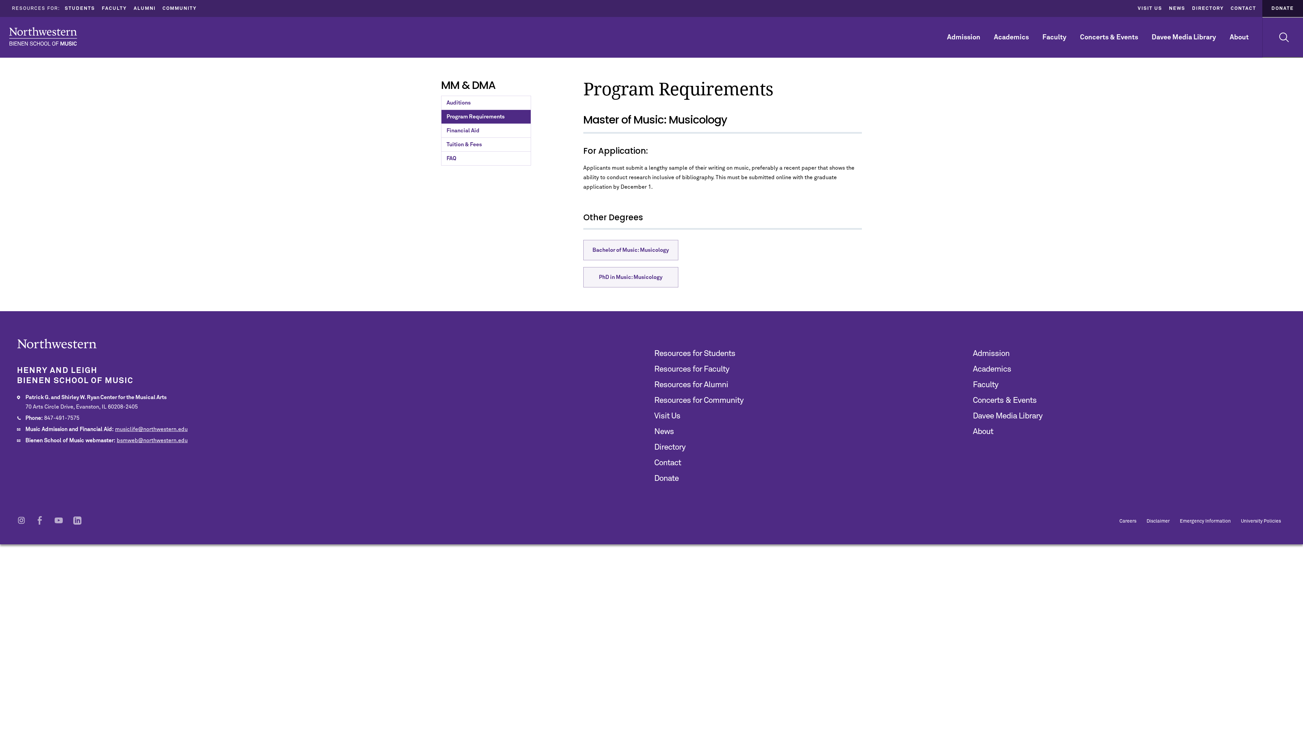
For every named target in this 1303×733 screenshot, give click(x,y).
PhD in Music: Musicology (630, 277)
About (1239, 37)
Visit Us (1150, 8)
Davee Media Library (1184, 37)
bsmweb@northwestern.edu (152, 440)
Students (80, 8)
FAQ (451, 158)
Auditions (459, 103)
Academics (1011, 37)
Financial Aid (463, 130)
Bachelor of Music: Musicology (630, 250)
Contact (1243, 8)
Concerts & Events (1109, 37)
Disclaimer (1158, 521)
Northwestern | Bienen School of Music (43, 36)
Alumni (145, 8)
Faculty (114, 8)
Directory (1208, 8)
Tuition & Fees (464, 144)
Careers (1127, 521)
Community (180, 8)
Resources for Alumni (691, 385)
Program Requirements (476, 116)
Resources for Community (698, 400)
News (1177, 8)
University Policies (1261, 521)
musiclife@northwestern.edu (151, 429)
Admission (963, 37)
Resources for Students (694, 354)
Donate (1282, 8)
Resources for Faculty (691, 369)
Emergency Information (1205, 521)
